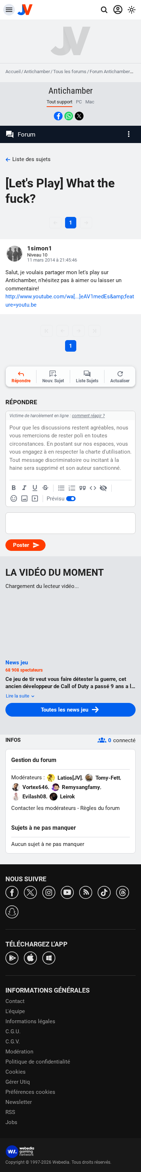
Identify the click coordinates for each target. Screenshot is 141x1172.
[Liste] (61, 488)
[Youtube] (67, 892)
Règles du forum (100, 808)
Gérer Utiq (17, 1082)
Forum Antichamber (110, 71)
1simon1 (39, 248)
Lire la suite (18, 696)
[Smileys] (13, 498)
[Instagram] (48, 892)
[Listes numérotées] (72, 488)
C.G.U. (13, 1031)
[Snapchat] (11, 911)
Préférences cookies (30, 1092)
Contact (15, 1001)
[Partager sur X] (79, 116)
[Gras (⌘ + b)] (13, 488)
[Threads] (122, 892)
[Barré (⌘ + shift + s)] (45, 488)
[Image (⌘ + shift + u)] (24, 498)
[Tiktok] (104, 892)
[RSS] (85, 892)
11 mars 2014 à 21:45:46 (52, 260)
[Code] (93, 488)
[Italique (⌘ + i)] (24, 488)
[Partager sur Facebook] (58, 116)
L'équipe (15, 1011)
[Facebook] (11, 892)
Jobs (11, 1122)
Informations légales (30, 1021)
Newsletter (18, 1102)
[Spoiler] (103, 488)
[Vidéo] (34, 498)
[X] (30, 892)
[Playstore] (11, 957)
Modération (19, 1051)
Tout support (59, 101)
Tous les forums (69, 71)
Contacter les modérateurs (43, 808)
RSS (10, 1112)
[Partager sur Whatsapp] (68, 116)
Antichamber (37, 71)
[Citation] (82, 488)
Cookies (15, 1072)
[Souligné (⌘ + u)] (34, 488)
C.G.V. (12, 1041)
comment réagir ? (88, 415)
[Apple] (30, 957)
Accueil (13, 71)
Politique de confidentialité (37, 1062)
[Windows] (48, 957)
